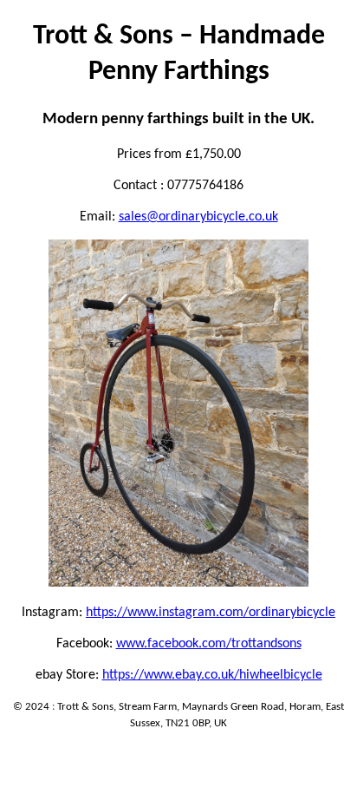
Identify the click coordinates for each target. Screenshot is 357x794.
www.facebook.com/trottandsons (209, 644)
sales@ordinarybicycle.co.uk (198, 217)
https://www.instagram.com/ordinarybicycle (210, 613)
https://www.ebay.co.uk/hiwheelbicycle (212, 675)
